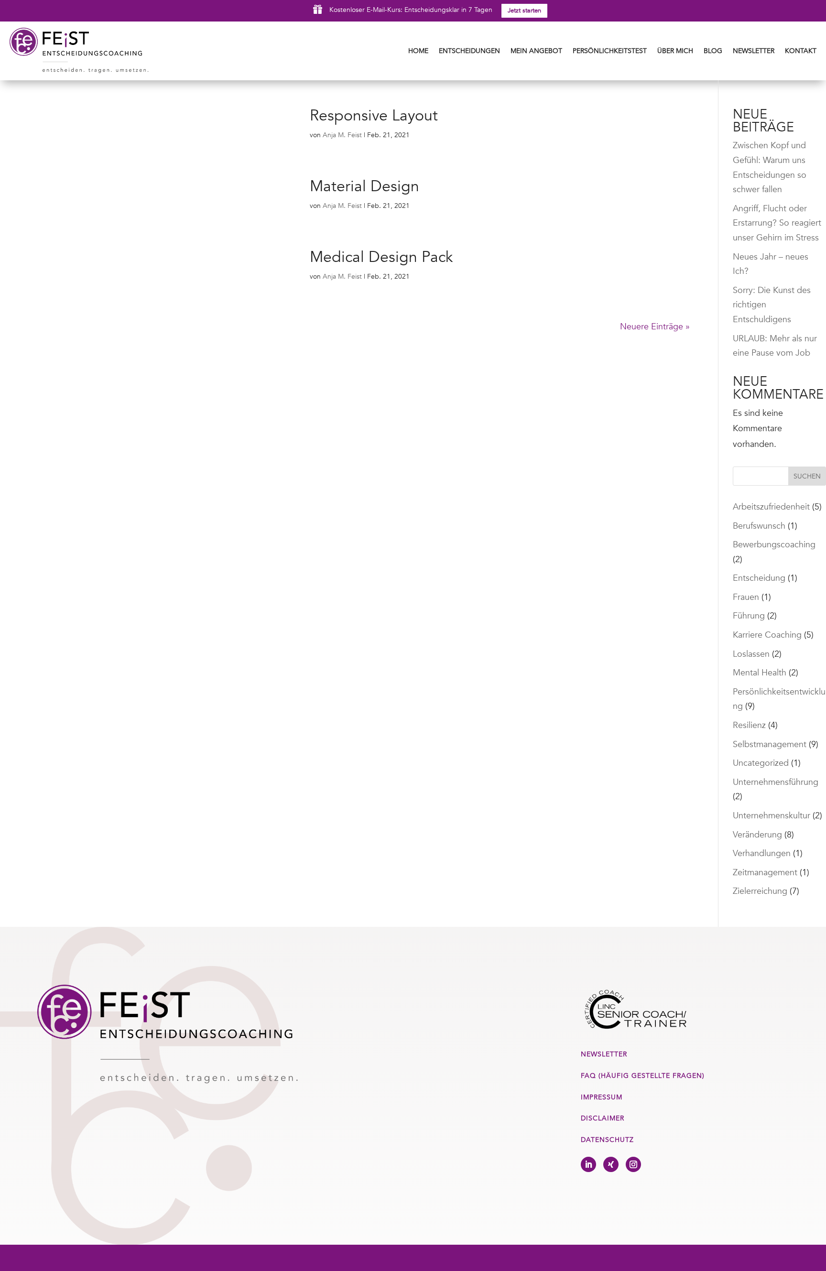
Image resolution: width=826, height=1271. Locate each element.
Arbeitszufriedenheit (771, 507)
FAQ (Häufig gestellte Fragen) (643, 1075)
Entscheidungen (469, 50)
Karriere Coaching (767, 635)
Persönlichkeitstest (610, 50)
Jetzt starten (524, 10)
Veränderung (757, 835)
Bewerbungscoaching (774, 545)
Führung (749, 616)
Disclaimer (602, 1118)
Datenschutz (607, 1139)
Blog (713, 50)
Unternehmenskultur (771, 816)
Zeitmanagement (765, 873)
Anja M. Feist (342, 135)
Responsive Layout (374, 115)
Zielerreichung (760, 891)
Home (418, 50)
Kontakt (800, 50)
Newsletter (753, 50)
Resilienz (749, 725)
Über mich (675, 50)
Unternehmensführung (775, 782)
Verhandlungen (762, 853)
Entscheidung (759, 578)
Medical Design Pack (381, 257)
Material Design (364, 186)
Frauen (746, 597)
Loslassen (751, 654)
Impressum (601, 1097)
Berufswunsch (759, 526)
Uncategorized (761, 763)
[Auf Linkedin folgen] (588, 1164)
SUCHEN (807, 476)
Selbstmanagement (769, 744)
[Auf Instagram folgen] (633, 1164)
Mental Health (759, 673)
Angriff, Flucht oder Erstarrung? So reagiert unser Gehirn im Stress (777, 223)
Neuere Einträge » (655, 327)
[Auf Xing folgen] (611, 1164)
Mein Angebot (536, 50)
